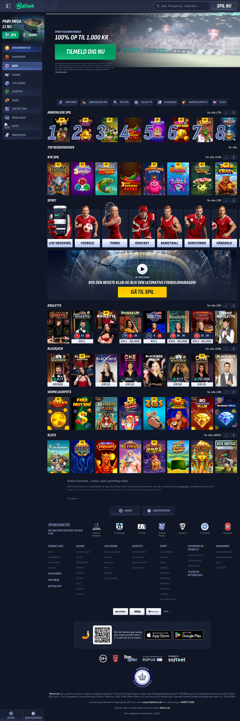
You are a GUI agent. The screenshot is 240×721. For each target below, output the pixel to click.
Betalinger (54, 573)
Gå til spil (142, 292)
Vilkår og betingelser (195, 573)
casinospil (183, 486)
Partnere (53, 580)
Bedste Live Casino (112, 552)
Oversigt (52, 568)
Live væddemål (166, 552)
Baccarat (108, 573)
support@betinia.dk (152, 702)
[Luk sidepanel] (8, 6)
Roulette (54, 305)
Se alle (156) (213, 349)
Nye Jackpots (137, 557)
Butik (218, 563)
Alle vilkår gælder (61, 72)
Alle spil (80, 594)
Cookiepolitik (194, 566)
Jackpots (80, 573)
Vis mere (71, 498)
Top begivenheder (60, 147)
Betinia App (54, 586)
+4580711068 (187, 702)
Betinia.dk (54, 693)
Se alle (233, 147)
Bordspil (80, 589)
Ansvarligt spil (195, 561)
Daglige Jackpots (139, 563)
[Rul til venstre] (226, 112)
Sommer (79, 568)
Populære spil (82, 563)
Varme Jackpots (59, 392)
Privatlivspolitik (195, 555)
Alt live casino (110, 578)
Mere (166, 611)
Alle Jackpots (138, 568)
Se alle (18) (214, 392)
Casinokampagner (224, 552)
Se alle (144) (213, 157)
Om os (50, 552)
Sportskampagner (224, 557)
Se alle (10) (214, 200)
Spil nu (224, 6)
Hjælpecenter (161, 510)
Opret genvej (53, 563)
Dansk (128, 510)
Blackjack (55, 348)
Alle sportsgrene (168, 599)
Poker (106, 568)
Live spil (79, 578)
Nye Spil (53, 157)
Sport (51, 200)
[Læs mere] (142, 53)
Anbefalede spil (59, 112)
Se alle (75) (214, 112)
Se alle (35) (214, 305)
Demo (61, 136)
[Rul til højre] (233, 112)
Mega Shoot (221, 568)
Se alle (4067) (212, 435)
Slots (51, 435)
